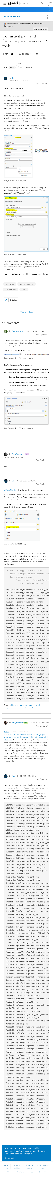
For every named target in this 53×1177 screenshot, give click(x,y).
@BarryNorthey (10, 490)
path (24, 289)
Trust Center (20, 1172)
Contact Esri (42, 1172)
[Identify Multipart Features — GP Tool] (49, 312)
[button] (42, 83)
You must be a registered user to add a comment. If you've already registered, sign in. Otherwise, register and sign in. (25, 1151)
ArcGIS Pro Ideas (12, 16)
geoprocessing (26, 284)
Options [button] (47, 17)
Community (24, 3)
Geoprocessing (25, 67)
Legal (31, 1172)
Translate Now (40, 29)
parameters (11, 289)
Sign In (50, 3)
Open (12, 67)
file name (10, 284)
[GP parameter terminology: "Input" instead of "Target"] (3, 312)
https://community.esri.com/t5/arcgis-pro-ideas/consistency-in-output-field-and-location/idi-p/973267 (26, 737)
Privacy (9, 1172)
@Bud (6, 732)
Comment (9, 1158)
